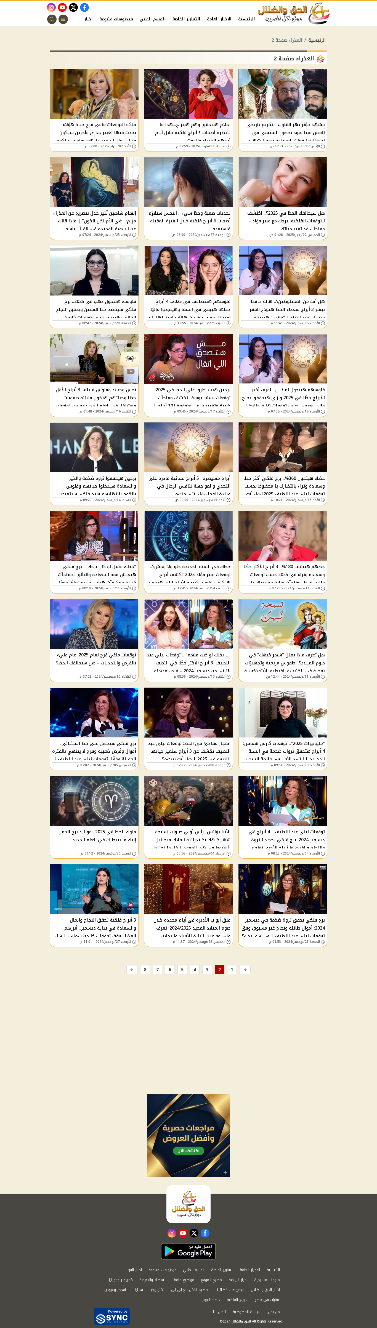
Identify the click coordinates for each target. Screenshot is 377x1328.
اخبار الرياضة (238, 1280)
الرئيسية (246, 19)
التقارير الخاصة (186, 19)
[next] (131, 969)
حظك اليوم (211, 1299)
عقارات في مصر (267, 1299)
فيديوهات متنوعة (116, 19)
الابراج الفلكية (237, 1299)
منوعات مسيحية (267, 1280)
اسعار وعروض (115, 1290)
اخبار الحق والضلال (265, 1290)
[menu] (63, 19)
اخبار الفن (83, 19)
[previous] (245, 969)
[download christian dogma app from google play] (188, 1251)
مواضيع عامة (184, 1280)
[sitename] (188, 1204)
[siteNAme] (294, 13)
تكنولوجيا (157, 1290)
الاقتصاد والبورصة (153, 1280)
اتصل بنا (219, 1312)
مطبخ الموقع (211, 1280)
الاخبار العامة (219, 19)
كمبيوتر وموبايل (120, 1280)
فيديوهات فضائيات (229, 1290)
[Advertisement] (188, 1053)
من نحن (274, 1312)
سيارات (137, 1290)
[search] (52, 19)
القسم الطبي (153, 19)
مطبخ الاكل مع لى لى (189, 1290)
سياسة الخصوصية (247, 1312)
